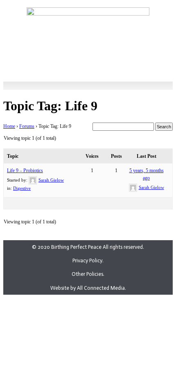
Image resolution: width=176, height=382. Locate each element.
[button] (88, 64)
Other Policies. (88, 274)
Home (9, 126)
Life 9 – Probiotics (25, 170)
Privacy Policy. (88, 260)
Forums (26, 126)
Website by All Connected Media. (88, 288)
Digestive (22, 188)
